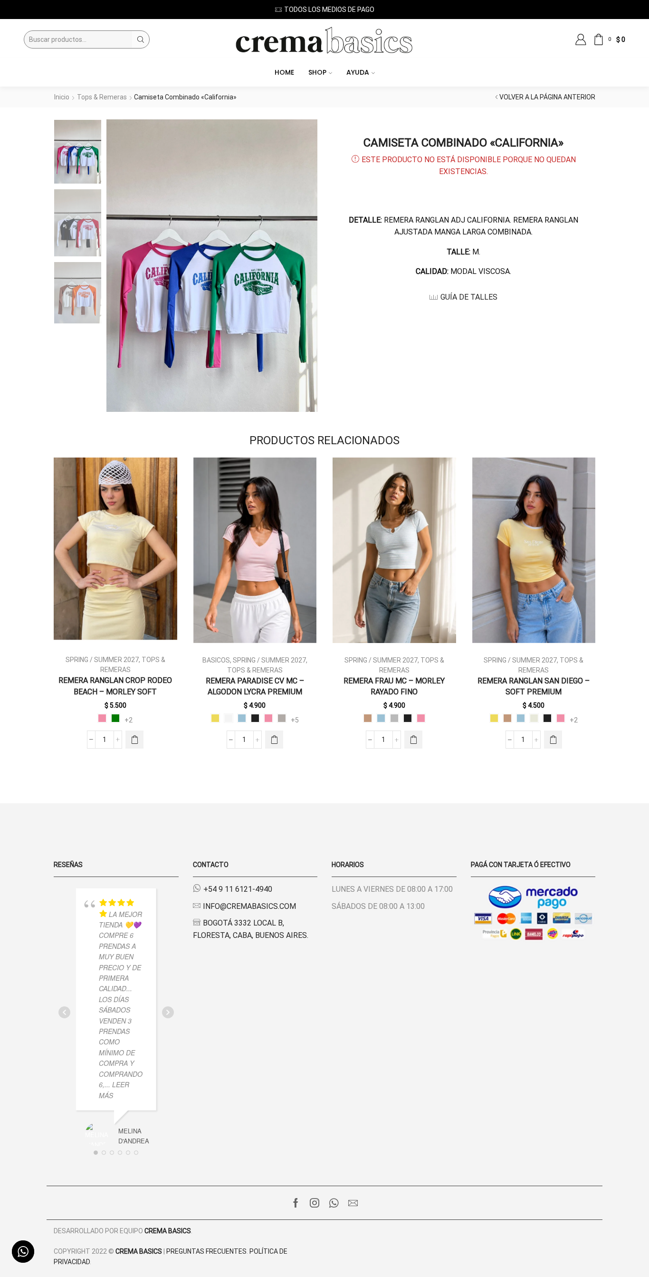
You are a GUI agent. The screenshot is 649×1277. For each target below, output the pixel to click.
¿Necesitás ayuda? (375, 9)
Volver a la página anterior (547, 97)
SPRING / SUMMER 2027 (102, 659)
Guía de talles (468, 297)
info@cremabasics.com (249, 906)
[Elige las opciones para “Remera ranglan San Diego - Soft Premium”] (553, 740)
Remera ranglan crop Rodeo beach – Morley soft (115, 686)
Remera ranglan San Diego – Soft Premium (533, 686)
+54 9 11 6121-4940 (237, 889)
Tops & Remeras (102, 97)
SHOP (317, 72)
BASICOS (216, 660)
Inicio (61, 97)
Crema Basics (167, 1231)
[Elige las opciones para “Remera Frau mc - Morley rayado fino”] (413, 740)
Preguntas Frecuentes (206, 1251)
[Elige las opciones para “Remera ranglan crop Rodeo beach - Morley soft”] (134, 740)
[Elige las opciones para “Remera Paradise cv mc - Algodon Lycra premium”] (274, 740)
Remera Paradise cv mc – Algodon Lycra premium (255, 686)
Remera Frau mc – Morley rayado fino (394, 686)
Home (284, 72)
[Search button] (140, 39)
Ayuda (357, 72)
